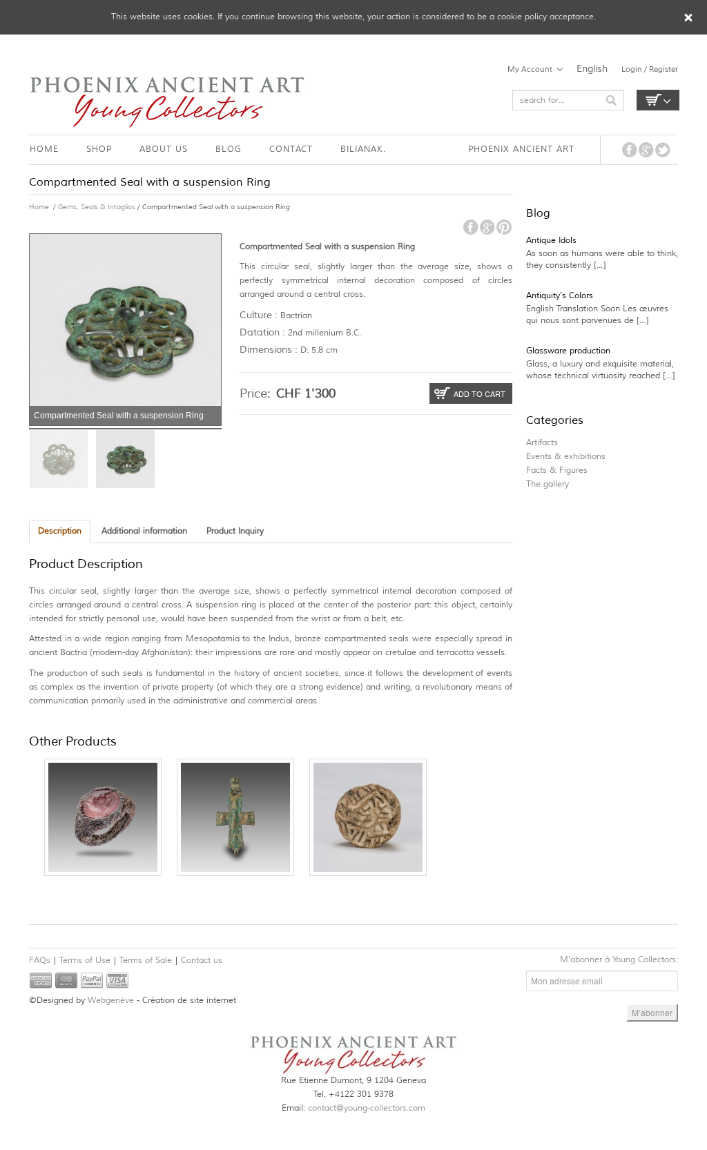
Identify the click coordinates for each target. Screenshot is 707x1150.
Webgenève (111, 1000)
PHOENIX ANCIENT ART (521, 149)
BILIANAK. (363, 149)
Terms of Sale (145, 960)
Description (59, 531)
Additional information (144, 531)
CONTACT (291, 149)
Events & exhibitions (566, 456)
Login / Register (649, 69)
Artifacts (542, 443)
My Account (529, 69)
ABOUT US (163, 149)
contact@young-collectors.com (366, 1108)
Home (39, 206)
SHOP (99, 149)
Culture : (259, 315)
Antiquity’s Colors (559, 296)
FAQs (39, 960)
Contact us (201, 960)
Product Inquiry (235, 531)
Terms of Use (84, 960)
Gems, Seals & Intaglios (96, 206)
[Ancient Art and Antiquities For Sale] (167, 102)
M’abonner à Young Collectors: (619, 960)
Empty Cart (658, 100)
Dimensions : (269, 349)
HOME (44, 149)
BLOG (228, 149)
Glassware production (568, 351)
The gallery (547, 484)
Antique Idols (551, 240)
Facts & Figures (557, 470)
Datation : (262, 332)
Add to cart (479, 393)
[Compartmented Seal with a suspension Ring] (58, 459)
